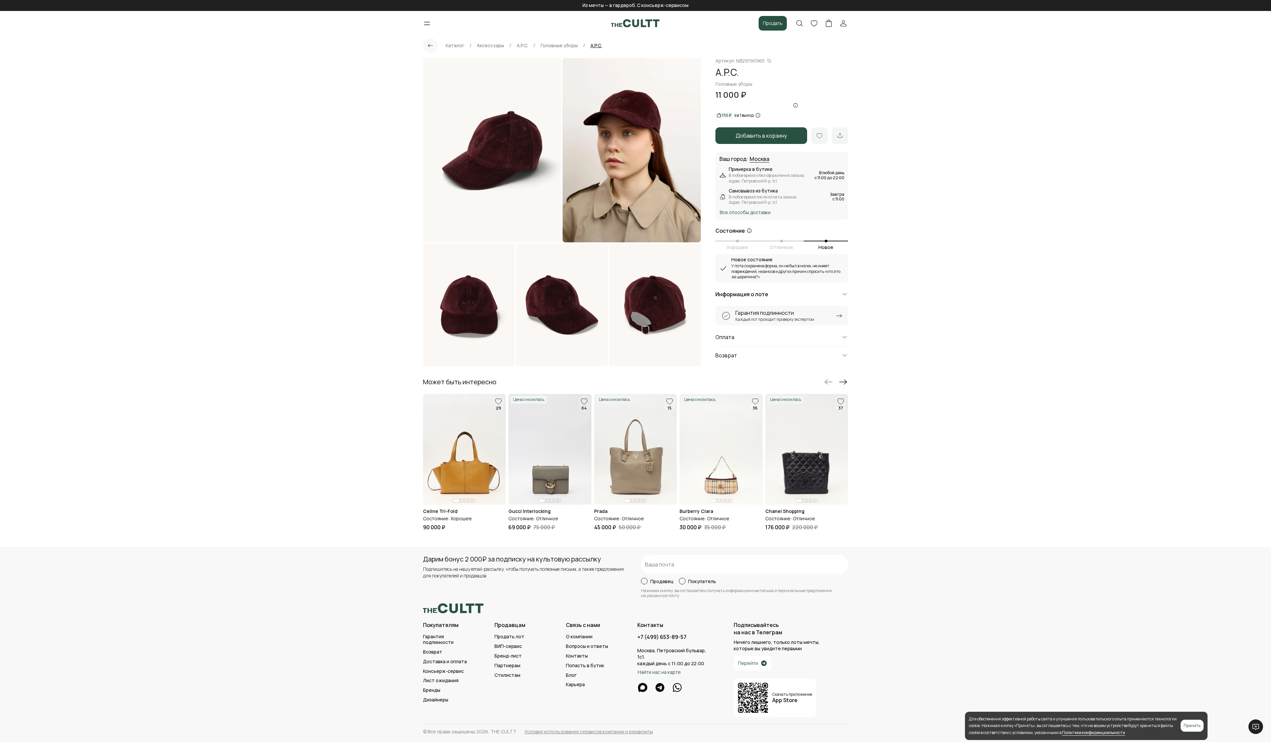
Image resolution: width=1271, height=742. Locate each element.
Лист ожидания (441, 680)
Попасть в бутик (585, 666)
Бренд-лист (508, 656)
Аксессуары (490, 45)
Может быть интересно (459, 382)
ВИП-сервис (508, 646)
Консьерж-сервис (443, 671)
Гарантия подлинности (438, 639)
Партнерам (507, 666)
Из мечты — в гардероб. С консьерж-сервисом (635, 5)
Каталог (455, 45)
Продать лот (509, 637)
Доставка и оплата (445, 662)
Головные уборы (559, 45)
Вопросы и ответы (587, 646)
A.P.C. (522, 45)
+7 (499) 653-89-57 (662, 637)
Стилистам (507, 675)
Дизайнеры (435, 700)
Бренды (431, 690)
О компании (579, 637)
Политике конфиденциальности (1093, 732)
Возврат (432, 652)
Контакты (577, 656)
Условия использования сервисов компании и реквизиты (588, 731)
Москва (759, 159)
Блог (571, 675)
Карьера (575, 684)
